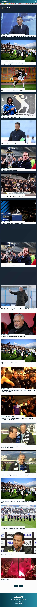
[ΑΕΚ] (5, 3)
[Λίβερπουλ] (11, 3)
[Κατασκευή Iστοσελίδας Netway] (20, 603)
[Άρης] (9, 3)
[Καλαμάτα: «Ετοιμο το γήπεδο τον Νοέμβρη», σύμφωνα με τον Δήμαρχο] (18, 516)
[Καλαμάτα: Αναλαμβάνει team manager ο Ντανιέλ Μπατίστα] (18, 105)
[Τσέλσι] (18, 3)
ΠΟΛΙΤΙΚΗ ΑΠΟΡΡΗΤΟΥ (19, 599)
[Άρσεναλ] (20, 3)
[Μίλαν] (33, 3)
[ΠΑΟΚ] (7, 3)
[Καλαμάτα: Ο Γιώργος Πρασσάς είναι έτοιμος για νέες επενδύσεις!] (18, 543)
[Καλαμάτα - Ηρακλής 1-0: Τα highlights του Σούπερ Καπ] (18, 211)
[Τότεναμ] (22, 3)
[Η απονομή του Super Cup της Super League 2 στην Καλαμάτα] (18, 184)
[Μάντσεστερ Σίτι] (16, 3)
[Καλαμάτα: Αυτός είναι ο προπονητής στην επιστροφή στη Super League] (18, 131)
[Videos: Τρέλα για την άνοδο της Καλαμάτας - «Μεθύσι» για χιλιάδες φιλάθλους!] (18, 569)
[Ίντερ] (35, 3)
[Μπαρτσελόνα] (26, 3)
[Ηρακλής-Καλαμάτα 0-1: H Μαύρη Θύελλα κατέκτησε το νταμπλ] (18, 253)
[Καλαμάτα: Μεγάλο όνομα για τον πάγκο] (18, 158)
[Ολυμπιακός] (1, 3)
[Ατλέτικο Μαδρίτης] (28, 3)
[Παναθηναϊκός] (3, 3)
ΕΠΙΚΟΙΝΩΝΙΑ (13, 599)
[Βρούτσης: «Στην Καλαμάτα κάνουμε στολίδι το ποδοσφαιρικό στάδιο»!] (18, 24)
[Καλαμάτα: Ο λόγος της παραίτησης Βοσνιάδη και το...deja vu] (18, 324)
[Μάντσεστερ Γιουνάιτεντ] (14, 3)
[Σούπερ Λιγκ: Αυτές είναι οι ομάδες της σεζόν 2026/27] (18, 78)
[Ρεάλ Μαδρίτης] (24, 3)
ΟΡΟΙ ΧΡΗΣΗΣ (24, 599)
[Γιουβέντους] (30, 3)
